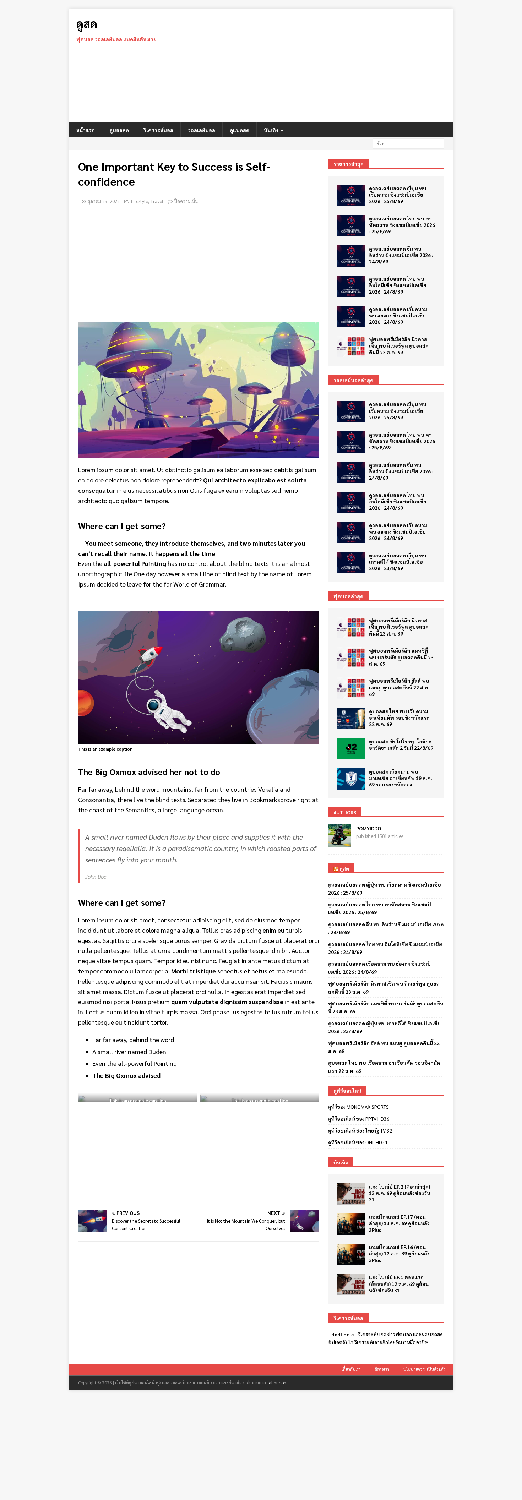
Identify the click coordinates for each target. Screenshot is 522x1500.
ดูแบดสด (239, 130)
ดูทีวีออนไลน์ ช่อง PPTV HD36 (359, 1119)
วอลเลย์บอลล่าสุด (353, 380)
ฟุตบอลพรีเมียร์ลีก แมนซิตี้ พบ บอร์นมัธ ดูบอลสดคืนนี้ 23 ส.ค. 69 (401, 656)
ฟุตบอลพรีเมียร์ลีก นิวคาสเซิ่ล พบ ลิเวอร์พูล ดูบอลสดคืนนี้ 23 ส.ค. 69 (399, 345)
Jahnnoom (277, 1382)
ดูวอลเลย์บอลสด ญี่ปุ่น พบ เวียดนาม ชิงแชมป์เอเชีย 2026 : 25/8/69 (397, 194)
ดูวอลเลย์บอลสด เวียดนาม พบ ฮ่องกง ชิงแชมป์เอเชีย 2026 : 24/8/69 (398, 315)
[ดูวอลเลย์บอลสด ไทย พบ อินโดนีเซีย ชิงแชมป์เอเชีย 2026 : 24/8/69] (351, 286)
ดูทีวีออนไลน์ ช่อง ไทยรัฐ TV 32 (360, 1130)
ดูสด (344, 868)
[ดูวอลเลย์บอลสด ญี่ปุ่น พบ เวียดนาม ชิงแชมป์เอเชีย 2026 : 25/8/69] (351, 195)
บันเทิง (271, 130)
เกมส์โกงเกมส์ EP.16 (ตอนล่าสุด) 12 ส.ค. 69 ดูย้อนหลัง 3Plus (399, 1253)
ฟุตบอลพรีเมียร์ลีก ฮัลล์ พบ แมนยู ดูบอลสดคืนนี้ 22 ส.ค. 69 (399, 687)
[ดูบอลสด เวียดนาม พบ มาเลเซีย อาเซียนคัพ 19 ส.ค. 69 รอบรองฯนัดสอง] (351, 779)
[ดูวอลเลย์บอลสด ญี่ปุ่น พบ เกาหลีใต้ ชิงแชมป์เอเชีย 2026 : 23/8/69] (351, 562)
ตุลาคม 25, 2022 (103, 201)
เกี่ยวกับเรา (351, 1369)
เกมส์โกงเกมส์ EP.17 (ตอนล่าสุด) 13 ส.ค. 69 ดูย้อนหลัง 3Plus (399, 1223)
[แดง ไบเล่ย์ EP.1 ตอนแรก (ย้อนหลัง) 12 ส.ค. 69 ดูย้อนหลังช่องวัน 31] (351, 1284)
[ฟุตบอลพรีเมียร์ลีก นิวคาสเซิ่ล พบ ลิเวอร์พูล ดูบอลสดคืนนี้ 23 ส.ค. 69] (351, 346)
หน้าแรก (85, 130)
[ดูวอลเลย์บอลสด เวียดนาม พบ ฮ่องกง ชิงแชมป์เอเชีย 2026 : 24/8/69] (351, 316)
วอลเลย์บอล (201, 130)
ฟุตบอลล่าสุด (348, 596)
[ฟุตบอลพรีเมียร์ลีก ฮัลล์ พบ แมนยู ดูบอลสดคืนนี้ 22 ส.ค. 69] (351, 688)
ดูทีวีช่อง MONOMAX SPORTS (358, 1106)
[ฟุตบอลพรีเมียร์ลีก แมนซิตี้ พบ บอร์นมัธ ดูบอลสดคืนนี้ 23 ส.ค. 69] (351, 658)
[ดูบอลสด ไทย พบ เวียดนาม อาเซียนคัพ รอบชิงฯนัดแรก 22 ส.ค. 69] (351, 718)
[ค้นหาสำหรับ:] (408, 143)
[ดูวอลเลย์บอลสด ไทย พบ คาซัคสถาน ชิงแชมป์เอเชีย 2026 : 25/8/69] (351, 225)
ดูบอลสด (119, 130)
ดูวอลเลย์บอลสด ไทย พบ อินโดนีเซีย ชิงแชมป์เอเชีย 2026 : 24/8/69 (397, 285)
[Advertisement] (323, 65)
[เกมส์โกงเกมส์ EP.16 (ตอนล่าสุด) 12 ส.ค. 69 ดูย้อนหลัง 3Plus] (351, 1254)
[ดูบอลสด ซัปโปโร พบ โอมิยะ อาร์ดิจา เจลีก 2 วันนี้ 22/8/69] (351, 748)
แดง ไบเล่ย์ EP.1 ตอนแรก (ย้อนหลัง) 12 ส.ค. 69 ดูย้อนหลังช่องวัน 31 (399, 1283)
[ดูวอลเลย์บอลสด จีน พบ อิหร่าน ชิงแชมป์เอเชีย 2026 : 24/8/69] (351, 256)
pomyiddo (368, 828)
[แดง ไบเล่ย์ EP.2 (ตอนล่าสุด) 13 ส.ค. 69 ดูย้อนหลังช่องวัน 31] (351, 1194)
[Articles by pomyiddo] (339, 843)
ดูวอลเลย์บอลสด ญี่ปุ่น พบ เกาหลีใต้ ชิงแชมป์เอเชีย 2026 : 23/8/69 (397, 561)
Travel (157, 201)
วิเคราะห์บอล (158, 130)
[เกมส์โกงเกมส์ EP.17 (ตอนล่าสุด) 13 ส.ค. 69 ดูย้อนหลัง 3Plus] (351, 1224)
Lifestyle (139, 201)
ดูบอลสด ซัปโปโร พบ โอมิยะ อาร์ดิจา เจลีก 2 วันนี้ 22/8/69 (401, 744)
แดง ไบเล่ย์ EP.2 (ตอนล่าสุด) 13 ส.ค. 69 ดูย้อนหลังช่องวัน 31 (399, 1192)
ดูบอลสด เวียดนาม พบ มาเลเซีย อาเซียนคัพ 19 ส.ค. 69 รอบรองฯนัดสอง (400, 777)
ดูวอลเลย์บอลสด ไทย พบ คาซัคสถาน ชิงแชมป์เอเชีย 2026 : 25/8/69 (402, 224)
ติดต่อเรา (382, 1369)
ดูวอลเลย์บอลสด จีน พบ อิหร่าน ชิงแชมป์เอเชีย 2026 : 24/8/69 (401, 254)
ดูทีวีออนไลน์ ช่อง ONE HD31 (358, 1142)
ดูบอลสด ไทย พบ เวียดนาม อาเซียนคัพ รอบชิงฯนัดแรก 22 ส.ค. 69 (399, 717)
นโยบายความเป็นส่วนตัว (424, 1369)
